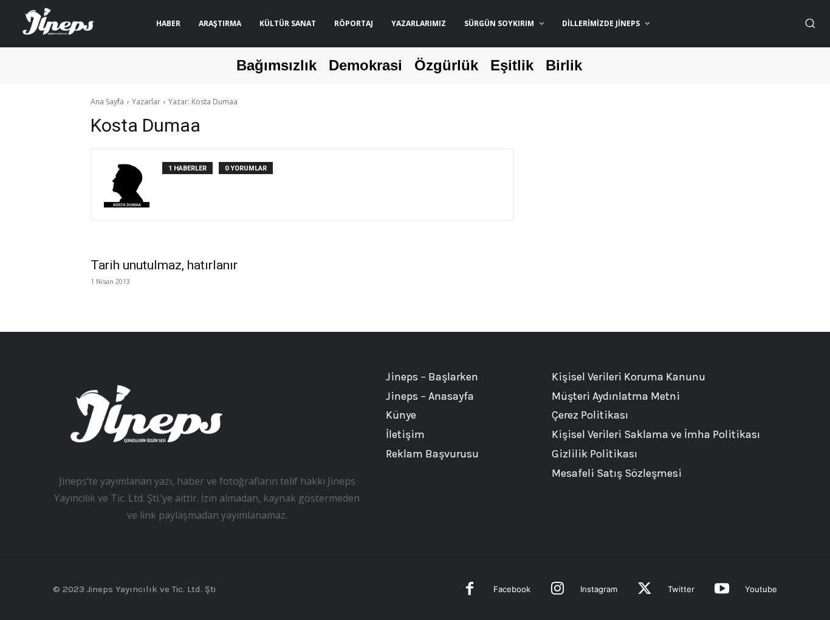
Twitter (681, 589)
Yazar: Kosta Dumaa (203, 101)
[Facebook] (470, 590)
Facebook (511, 589)
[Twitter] (644, 590)
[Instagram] (557, 590)
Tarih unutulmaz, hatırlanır (164, 265)
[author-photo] (133, 184)
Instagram (598, 589)
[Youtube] (721, 590)
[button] (809, 23)
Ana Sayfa (107, 101)
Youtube (761, 589)
